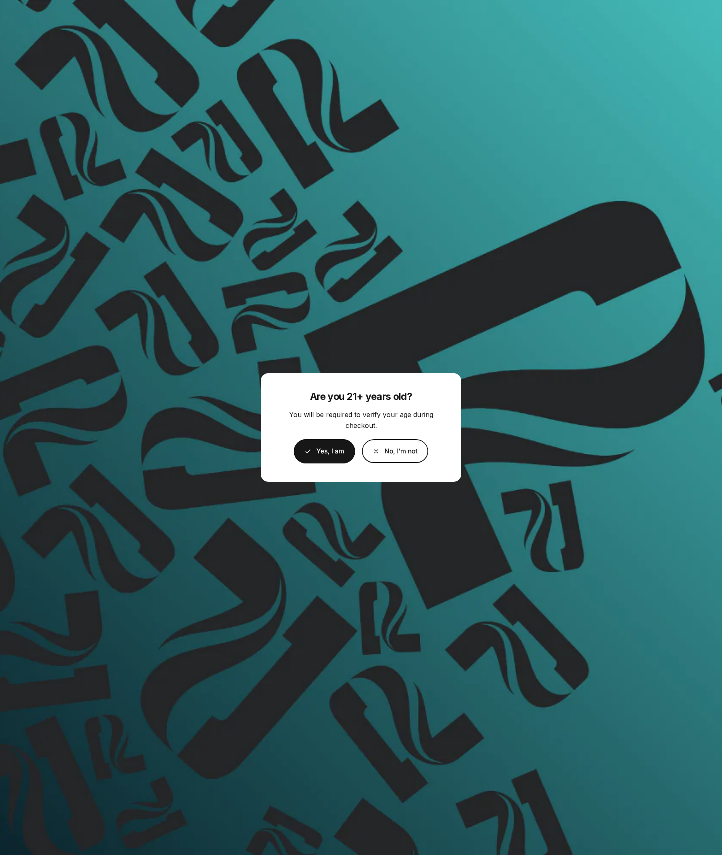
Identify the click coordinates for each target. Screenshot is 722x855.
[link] (395, 451)
